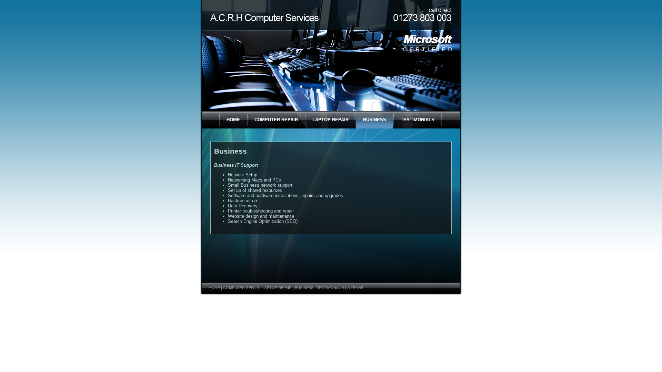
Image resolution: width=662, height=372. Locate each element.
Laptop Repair (330, 119)
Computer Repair (276, 119)
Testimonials (417, 119)
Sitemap (355, 288)
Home (233, 119)
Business (374, 119)
